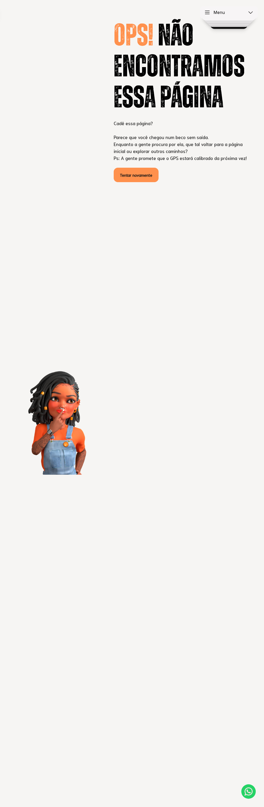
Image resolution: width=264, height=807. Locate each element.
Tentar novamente (136, 174)
